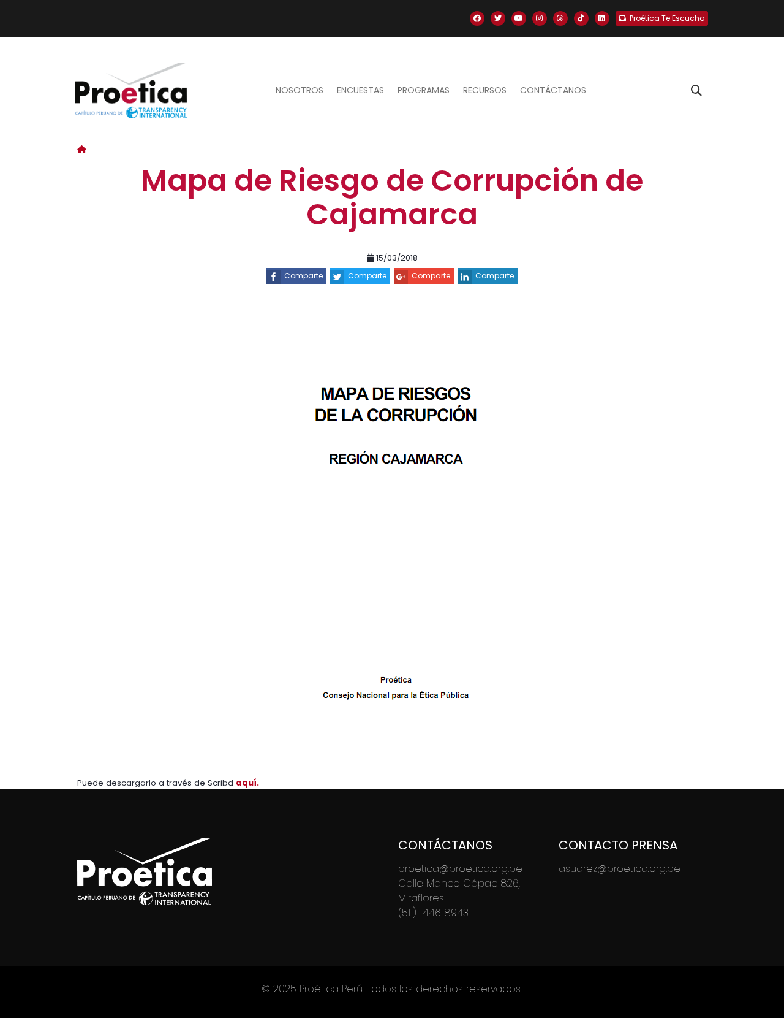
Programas (424, 90)
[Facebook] (477, 18)
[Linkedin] (602, 18)
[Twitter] (498, 18)
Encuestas (360, 90)
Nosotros (299, 90)
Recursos (485, 90)
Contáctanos (553, 90)
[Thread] (560, 18)
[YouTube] (518, 18)
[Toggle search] (696, 90)
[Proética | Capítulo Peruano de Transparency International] (131, 90)
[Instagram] (539, 18)
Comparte (303, 275)
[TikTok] (581, 18)
